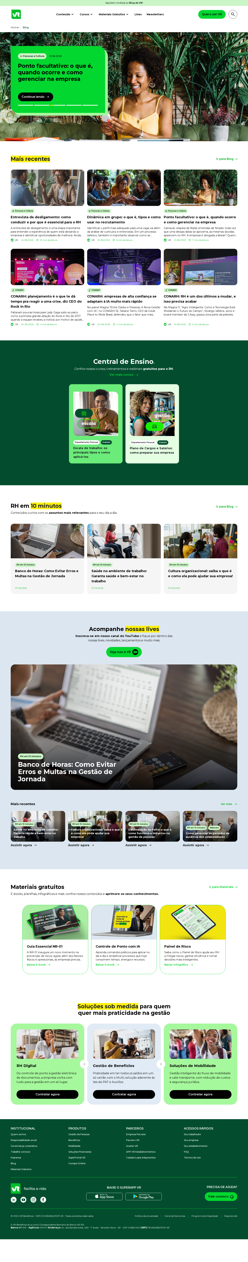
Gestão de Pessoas (79, 1134)
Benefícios (74, 1140)
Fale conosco (218, 1196)
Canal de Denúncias (174, 1216)
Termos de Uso (192, 1157)
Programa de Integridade (205, 1216)
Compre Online (77, 1163)
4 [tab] (67, 105)
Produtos (77, 1128)
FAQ (186, 1151)
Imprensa (16, 1157)
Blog (13, 1163)
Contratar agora (48, 1094)
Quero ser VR (212, 14)
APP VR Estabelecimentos (140, 1151)
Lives (138, 14)
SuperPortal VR (76, 1157)
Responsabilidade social (24, 1140)
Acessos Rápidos (198, 1128)
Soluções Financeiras (79, 1151)
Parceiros (135, 1128)
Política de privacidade (146, 1216)
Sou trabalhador (192, 1134)
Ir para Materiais (221, 887)
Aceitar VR (132, 1146)
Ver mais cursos (121, 374)
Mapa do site (230, 1216)
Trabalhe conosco (20, 1151)
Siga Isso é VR (120, 652)
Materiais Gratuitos (112, 14)
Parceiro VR (132, 1140)
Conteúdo (63, 14)
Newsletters (155, 14)
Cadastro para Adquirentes (141, 1157)
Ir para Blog (224, 159)
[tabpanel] (124, 86)
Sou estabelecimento (196, 1146)
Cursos (84, 14)
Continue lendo (33, 97)
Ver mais (226, 804)
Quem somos (18, 1134)
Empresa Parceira (136, 1134)
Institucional (23, 1128)
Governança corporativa (24, 1146)
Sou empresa (191, 1140)
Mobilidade (74, 1146)
